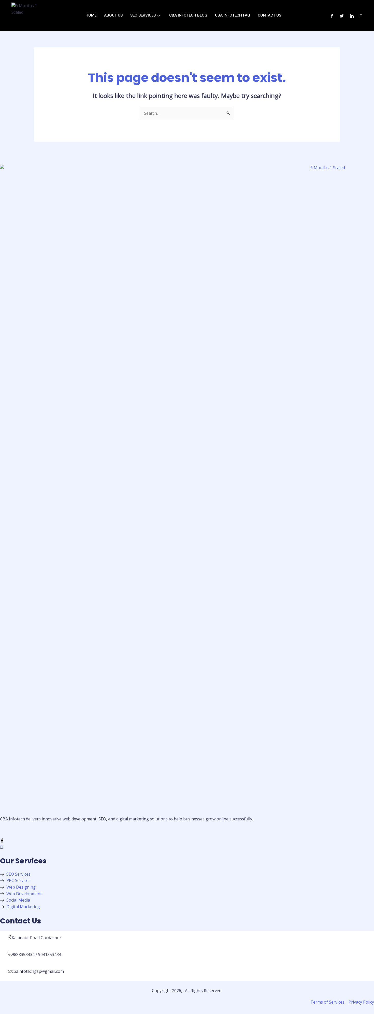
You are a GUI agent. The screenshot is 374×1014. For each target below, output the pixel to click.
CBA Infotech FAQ (232, 15)
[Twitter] (342, 15)
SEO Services (143, 15)
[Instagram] (361, 15)
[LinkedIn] (352, 15)
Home (90, 15)
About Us (113, 15)
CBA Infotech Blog (188, 15)
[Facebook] (332, 15)
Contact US (269, 15)
